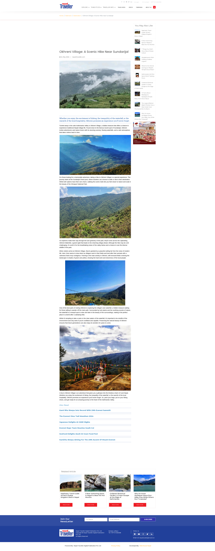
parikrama (139, 7)
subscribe (148, 519)
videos (131, 7)
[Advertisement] (95, 36)
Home (61, 15)
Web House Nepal (145, 546)
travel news (121, 7)
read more (66, 504)
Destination (77, 15)
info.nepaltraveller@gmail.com (146, 537)
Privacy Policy (115, 546)
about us (148, 7)
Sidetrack (68, 15)
